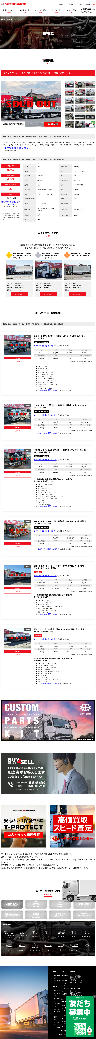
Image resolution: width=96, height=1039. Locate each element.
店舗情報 (61, 4)
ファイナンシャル (57, 1005)
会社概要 (64, 981)
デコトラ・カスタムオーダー (57, 1011)
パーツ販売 (65, 1026)
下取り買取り (65, 1017)
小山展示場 (57, 981)
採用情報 (64, 994)
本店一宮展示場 (57, 977)
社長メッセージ (65, 977)
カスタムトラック (65, 1022)
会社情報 (71, 4)
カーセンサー (65, 1012)
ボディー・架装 (57, 1018)
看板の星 (64, 1005)
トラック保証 (57, 1023)
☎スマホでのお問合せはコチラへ (17, 148)
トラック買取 (71, 11)
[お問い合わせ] (94, 4)
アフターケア (57, 999)
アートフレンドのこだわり (57, 993)
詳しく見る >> (19, 294)
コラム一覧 (57, 1027)
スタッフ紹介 (65, 990)
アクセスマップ (65, 984)
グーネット (65, 1008)
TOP (2, 19)
